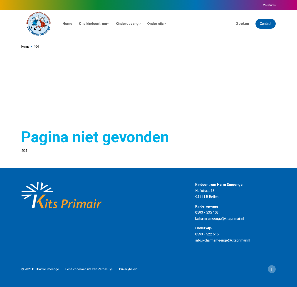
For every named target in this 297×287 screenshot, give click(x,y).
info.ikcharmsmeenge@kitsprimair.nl (222, 240)
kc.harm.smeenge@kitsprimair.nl (219, 219)
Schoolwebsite (81, 269)
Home (25, 46)
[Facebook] (272, 269)
